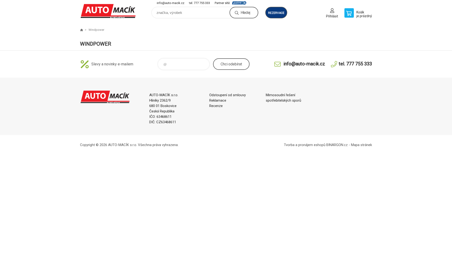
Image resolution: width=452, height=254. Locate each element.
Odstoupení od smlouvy (227, 95)
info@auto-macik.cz (170, 3)
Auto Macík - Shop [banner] (108, 11)
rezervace (276, 13)
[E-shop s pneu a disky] (81, 29)
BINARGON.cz (337, 145)
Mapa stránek (361, 145)
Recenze (216, 106)
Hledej (245, 12)
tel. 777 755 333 (199, 3)
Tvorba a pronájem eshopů (304, 145)
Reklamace (217, 100)
